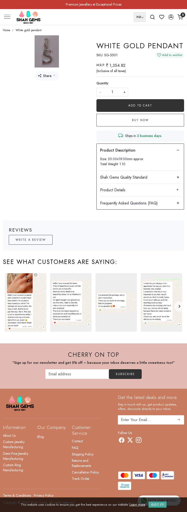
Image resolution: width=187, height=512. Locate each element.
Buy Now (140, 120)
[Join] (178, 420)
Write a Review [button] (31, 240)
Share (47, 75)
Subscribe (125, 374)
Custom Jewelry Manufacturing (14, 444)
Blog (40, 436)
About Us (9, 435)
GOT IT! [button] (157, 504)
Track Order (81, 478)
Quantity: (102, 83)
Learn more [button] (137, 504)
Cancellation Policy (85, 472)
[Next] (179, 306)
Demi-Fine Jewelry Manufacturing (15, 456)
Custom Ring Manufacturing (13, 468)
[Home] (28, 17)
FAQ (75, 447)
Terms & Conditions (17, 495)
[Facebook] (121, 441)
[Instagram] (138, 441)
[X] (130, 441)
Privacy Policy (44, 495)
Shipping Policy (83, 454)
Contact (77, 441)
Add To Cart (140, 105)
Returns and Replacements (81, 463)
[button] (171, 17)
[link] (152, 17)
